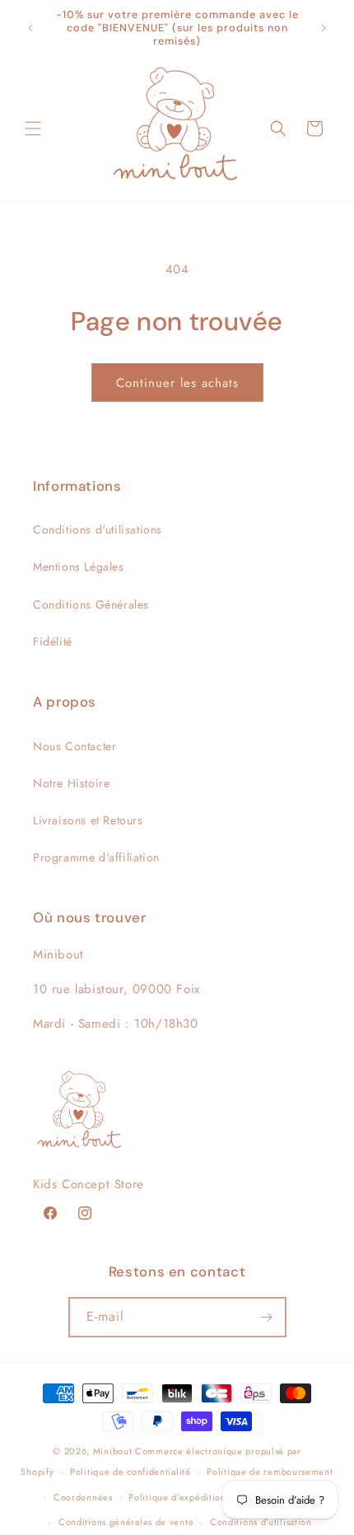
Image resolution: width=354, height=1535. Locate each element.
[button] (33, 128)
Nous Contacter (74, 746)
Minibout (113, 1451)
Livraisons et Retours (88, 820)
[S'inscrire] (267, 1317)
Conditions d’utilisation (261, 1521)
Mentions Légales (78, 566)
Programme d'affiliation (96, 857)
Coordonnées (83, 1497)
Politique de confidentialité (130, 1471)
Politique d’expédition (177, 1497)
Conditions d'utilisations (97, 529)
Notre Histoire (71, 783)
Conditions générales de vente (125, 1521)
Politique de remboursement (270, 1471)
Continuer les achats (177, 383)
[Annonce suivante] (323, 28)
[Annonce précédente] (30, 28)
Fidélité (52, 641)
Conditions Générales (91, 604)
